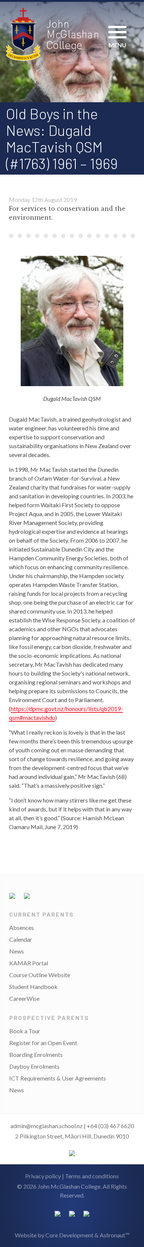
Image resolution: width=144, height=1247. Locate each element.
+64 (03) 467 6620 (110, 1125)
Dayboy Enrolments (34, 1066)
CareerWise (24, 998)
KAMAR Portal (28, 962)
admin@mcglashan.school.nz (46, 1125)
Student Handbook (33, 986)
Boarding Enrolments (36, 1054)
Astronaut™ (115, 1235)
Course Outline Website (39, 974)
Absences (21, 927)
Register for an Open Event (43, 1042)
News (16, 951)
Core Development (69, 1235)
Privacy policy (43, 1175)
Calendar (20, 939)
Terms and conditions (92, 1175)
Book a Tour (24, 1030)
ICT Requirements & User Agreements (57, 1078)
